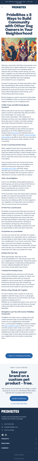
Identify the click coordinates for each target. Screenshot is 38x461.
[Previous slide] (2, 2)
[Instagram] (6, 435)
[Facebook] (2, 435)
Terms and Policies (19, 458)
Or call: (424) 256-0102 (19, 404)
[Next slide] (36, 2)
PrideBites (21, 455)
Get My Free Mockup (19, 398)
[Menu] (2, 7)
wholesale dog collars (9, 168)
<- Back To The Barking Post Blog (19, 356)
